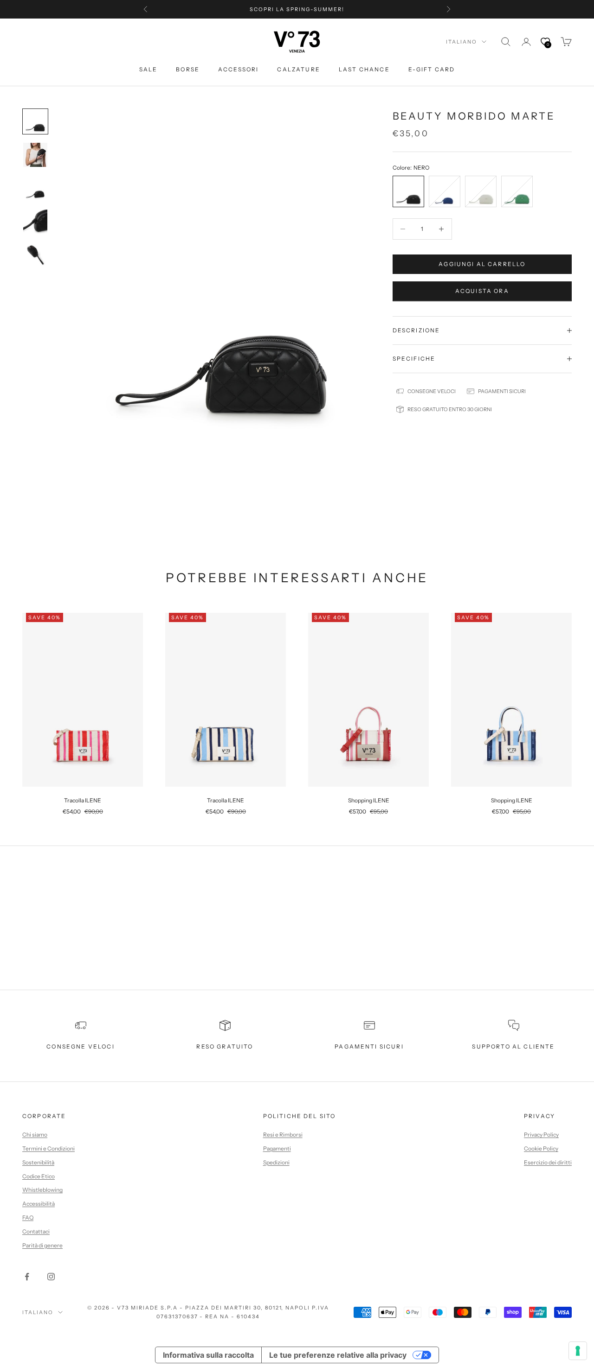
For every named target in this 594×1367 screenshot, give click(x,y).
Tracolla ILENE (82, 800)
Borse (188, 69)
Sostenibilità (38, 1162)
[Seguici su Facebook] (27, 1276)
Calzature (298, 69)
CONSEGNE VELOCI (80, 1046)
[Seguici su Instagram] (51, 1276)
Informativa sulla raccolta (208, 1355)
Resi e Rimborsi (283, 1134)
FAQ (27, 1217)
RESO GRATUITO (224, 1046)
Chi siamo (34, 1134)
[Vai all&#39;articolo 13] (35, 155)
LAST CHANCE (364, 69)
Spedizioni (276, 1162)
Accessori (238, 69)
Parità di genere (42, 1245)
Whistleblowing (42, 1189)
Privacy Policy (541, 1134)
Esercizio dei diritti (548, 1162)
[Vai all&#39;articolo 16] (35, 255)
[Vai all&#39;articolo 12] (35, 121)
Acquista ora (482, 290)
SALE (148, 69)
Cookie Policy (541, 1148)
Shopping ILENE (368, 800)
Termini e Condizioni (48, 1148)
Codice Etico (38, 1176)
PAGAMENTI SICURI (369, 1046)
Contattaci (36, 1231)
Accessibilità (38, 1203)
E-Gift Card (431, 69)
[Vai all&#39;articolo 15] (35, 222)
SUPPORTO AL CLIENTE (513, 1046)
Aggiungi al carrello (482, 264)
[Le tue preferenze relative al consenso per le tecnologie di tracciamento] (578, 1351)
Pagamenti (277, 1148)
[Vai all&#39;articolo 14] (35, 188)
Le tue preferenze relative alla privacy (338, 1355)
